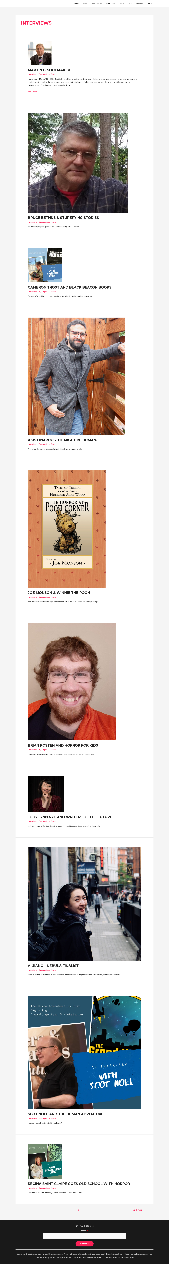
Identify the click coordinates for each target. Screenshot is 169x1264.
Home (76, 3)
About (149, 3)
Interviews (110, 3)
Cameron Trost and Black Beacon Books (70, 287)
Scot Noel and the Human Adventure (65, 1114)
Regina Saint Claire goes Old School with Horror (79, 1184)
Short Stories (96, 3)
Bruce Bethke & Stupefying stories (63, 218)
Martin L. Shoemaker (49, 70)
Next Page (138, 1209)
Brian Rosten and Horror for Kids (63, 745)
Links (130, 3)
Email (84, 1230)
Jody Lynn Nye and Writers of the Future (70, 817)
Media (121, 3)
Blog (85, 3)
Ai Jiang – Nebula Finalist (53, 966)
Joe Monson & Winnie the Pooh (59, 593)
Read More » (33, 91)
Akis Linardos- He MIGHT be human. (62, 440)
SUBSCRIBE (84, 1244)
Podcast (139, 3)
